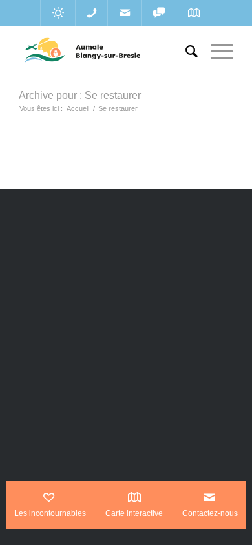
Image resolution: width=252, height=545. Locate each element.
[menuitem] (185, 51)
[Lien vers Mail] (124, 13)
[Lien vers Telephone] (91, 13)
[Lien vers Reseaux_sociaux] (158, 13)
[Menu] (215, 51)
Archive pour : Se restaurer (80, 95)
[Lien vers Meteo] (58, 13)
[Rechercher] (185, 51)
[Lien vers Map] (193, 13)
